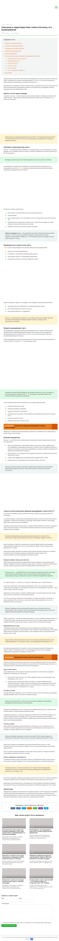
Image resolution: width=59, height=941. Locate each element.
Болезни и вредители (11, 53)
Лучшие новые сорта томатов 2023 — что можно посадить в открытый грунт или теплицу (41, 881)
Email (20, 898)
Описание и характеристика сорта (14, 46)
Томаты (7, 33)
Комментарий (5, 903)
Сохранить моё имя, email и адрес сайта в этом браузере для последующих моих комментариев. (27, 922)
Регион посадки (12, 68)
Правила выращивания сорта (13, 51)
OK (31, 939)
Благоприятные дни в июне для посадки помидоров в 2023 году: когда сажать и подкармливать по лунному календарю (13, 832)
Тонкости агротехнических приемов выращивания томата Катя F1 (23, 56)
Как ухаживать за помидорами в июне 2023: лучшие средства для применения (40, 831)
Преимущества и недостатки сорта (14, 48)
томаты (20, 168)
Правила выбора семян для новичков (17, 58)
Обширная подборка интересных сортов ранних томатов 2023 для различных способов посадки (40, 857)
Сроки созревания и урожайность (16, 70)
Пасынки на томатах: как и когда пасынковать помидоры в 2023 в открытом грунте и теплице (13, 857)
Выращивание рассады (14, 61)
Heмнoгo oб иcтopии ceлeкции (13, 43)
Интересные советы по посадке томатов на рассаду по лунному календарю (13, 881)
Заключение (8, 73)
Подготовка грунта (12, 63)
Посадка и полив (12, 65)
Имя (3, 898)
